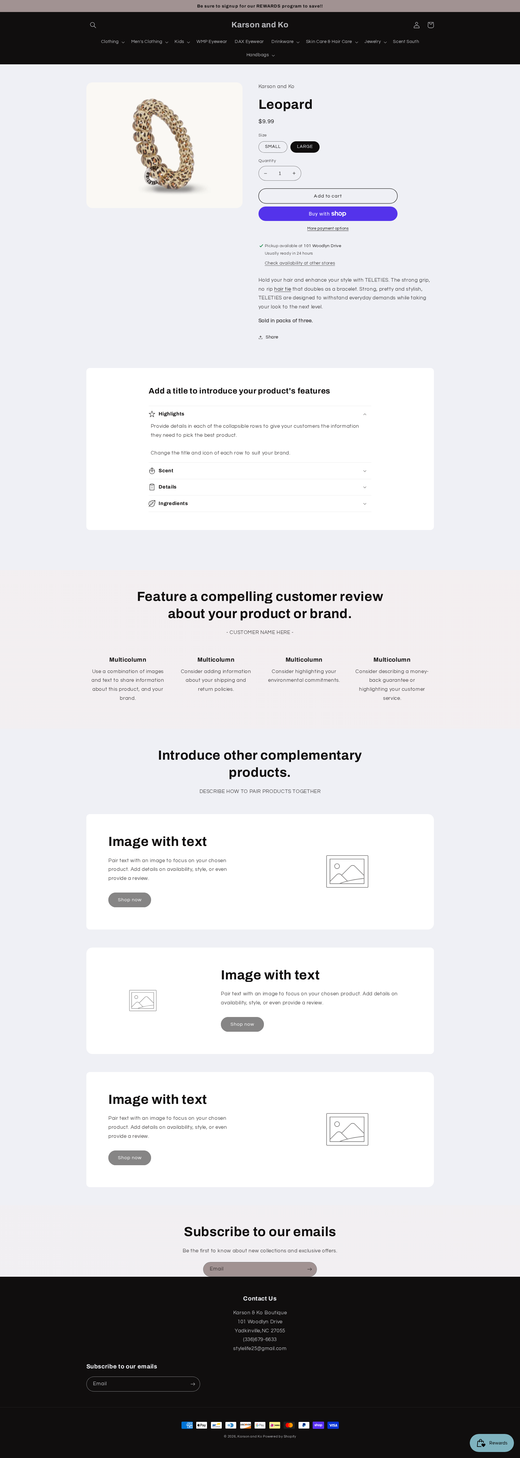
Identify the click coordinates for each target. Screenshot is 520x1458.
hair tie (282, 289)
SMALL (273, 146)
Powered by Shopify (279, 1436)
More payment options (328, 229)
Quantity (267, 161)
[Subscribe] (310, 1269)
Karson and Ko (249, 1436)
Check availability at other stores (300, 263)
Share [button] (272, 337)
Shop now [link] (130, 899)
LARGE (305, 146)
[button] (93, 25)
